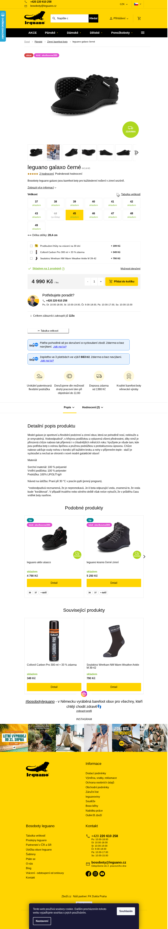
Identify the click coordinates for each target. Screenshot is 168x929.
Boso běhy (92, 805)
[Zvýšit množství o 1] (100, 281)
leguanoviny (93, 796)
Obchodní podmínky (97, 787)
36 (30, 592)
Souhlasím (126, 911)
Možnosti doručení (130, 268)
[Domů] (27, 41)
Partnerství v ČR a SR (39, 844)
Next (144, 556)
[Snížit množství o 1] (87, 281)
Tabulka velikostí (130, 194)
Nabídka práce (94, 810)
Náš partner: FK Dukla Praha (90, 896)
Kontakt (30, 877)
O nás (29, 863)
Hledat (93, 18)
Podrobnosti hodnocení (68, 173)
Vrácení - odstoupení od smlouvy (45, 873)
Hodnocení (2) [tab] (91, 407)
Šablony (31, 854)
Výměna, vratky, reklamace (101, 778)
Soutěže (90, 801)
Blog (28, 868)
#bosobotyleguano (40, 701)
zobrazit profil (84, 711)
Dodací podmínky (96, 773)
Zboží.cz (66, 896)
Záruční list (92, 792)
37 (36, 592)
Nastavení (42, 921)
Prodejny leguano (36, 840)
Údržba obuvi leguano (39, 849)
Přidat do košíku (124, 281)
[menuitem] (32, 32)
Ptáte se (30, 859)
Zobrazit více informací (41, 187)
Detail (54, 582)
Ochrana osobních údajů (100, 782)
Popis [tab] (67, 407)
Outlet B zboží (94, 815)
